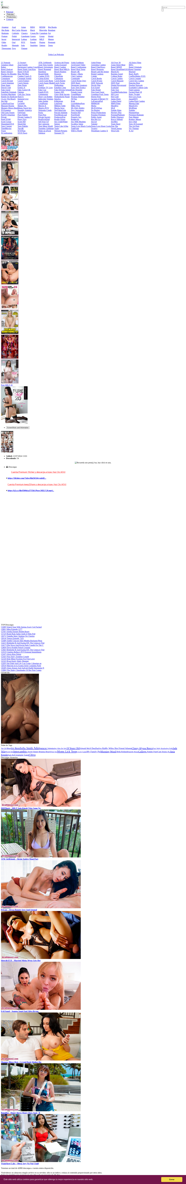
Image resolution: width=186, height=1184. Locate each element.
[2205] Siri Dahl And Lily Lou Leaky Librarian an (21, 663)
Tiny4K (21, 128)
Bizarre (24, 30)
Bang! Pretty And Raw (27, 69)
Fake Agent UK (24, 90)
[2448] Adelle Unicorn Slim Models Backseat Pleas (21, 641)
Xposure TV (59, 133)
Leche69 (21, 103)
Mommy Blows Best (9, 108)
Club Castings (76, 76)
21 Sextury (22, 62)
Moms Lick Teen (66, 751)
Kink (73, 101)
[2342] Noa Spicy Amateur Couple (15, 657)
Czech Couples (135, 78)
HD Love (115, 94)
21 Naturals (5, 62)
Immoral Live (23, 99)
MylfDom (133, 108)
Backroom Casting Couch (28, 67)
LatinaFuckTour (7, 103)
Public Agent (96, 117)
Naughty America (25, 110)
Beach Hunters (60, 72)
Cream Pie (34, 33)
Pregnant (51, 42)
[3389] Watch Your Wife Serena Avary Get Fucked (21, 627)
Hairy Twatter (134, 94)
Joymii (20, 101)
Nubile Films (116, 110)
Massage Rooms (7, 106)
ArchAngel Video (78, 65)
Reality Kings (59, 119)
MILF (41, 39)
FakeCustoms (134, 90)
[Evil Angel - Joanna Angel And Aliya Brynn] (41, 1009)
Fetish (14, 36)
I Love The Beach (8, 99)
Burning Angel (117, 74)
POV (23, 42)
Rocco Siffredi (117, 119)
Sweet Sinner (33, 752)
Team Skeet (115, 124)
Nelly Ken (160, 748)
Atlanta (128, 748)
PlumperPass (134, 113)
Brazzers (57, 74)
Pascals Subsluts (60, 113)
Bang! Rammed (44, 69)
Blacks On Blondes (9, 74)
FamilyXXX (43, 92)
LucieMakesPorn (78, 103)
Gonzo (33, 36)
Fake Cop (42, 90)
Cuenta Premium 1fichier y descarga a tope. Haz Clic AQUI (38, 472)
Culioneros (58, 78)
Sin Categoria (43, 124)
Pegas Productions (98, 113)
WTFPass (21, 131)
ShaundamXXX (7, 124)
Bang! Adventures (45, 67)
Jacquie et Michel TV (99, 99)
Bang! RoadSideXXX (120, 69)
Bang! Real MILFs (61, 69)
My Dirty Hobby (78, 108)
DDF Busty (75, 83)
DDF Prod (115, 83)
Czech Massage (117, 81)
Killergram (58, 101)
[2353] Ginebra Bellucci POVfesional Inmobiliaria (21, 652)
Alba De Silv (61, 748)
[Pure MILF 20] (14, 423)
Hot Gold (115, 97)
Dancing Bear (134, 83)
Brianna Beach (44, 752)
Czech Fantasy (23, 81)
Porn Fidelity (23, 115)
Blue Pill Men (23, 74)
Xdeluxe (41, 133)
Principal (9, 12)
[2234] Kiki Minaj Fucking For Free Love (18, 659)
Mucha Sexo (59, 108)
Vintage (24, 48)
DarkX (41, 85)
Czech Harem (59, 81)
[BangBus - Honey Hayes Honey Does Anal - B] (41, 1110)
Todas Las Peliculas (56, 54)
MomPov (114, 106)
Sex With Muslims (78, 122)
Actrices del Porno (61, 62)
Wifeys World (76, 131)
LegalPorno (43, 103)
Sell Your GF (43, 122)
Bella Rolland (122, 752)
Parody (33, 42)
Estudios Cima (60, 88)
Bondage (51, 30)
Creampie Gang (21, 755)
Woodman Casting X (99, 131)
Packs (40, 113)
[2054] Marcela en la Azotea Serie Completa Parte (21, 666)
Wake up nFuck (44, 131)
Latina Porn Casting (137, 101)
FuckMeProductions (119, 92)
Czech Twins (59, 83)
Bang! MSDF (116, 67)
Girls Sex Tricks (24, 94)
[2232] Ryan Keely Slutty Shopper (15, 661)
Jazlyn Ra (100, 748)
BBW (32, 27)
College (142, 751)
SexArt (94, 122)
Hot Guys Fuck (135, 97)
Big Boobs (52, 27)
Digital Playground (118, 85)
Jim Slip (4, 101)
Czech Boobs (96, 78)
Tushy (56, 128)
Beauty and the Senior (100, 72)
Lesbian (33, 39)
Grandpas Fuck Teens (100, 94)
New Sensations (77, 110)
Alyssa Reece (146, 748)
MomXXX (133, 106)
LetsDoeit (58, 103)
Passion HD (76, 113)
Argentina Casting (98, 65)
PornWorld (75, 115)
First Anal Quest (97, 92)
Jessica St (165, 752)
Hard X (21, 97)
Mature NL (22, 106)
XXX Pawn (22, 133)
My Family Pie (93, 751)
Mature (51, 39)
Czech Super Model (46, 83)
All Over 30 (116, 62)
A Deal (92, 748)
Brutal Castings (97, 74)
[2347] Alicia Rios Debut (11, 654)
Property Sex (76, 117)
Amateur (5, 27)
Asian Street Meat (118, 65)
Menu (5, 7)
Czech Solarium (7, 83)
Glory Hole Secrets (62, 94)
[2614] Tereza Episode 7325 (12, 638)
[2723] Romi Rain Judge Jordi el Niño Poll (18, 634)
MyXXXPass (96, 108)
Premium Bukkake (136, 115)
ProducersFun (59, 117)
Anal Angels (23, 65)
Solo (23, 45)
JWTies (74, 99)
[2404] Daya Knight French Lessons (15, 647)
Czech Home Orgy (78, 81)
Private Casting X (25, 117)
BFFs (131, 65)
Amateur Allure (7, 65)
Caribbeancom (7, 76)
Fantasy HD (59, 92)
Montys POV (43, 108)
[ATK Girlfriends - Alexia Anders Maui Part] (41, 857)
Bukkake (5, 33)
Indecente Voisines (45, 99)
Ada (36, 748)
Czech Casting (117, 78)
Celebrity (15, 33)
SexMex (114, 122)
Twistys (94, 128)
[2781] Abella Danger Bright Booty (15, 632)
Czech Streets (23, 83)
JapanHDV (133, 99)
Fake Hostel (96, 90)
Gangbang (25, 36)
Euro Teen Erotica (78, 88)
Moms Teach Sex (25, 108)
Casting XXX (43, 76)
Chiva (32, 754)
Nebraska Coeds (44, 110)
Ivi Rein (15, 748)
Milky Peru (75, 106)
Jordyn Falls (168, 748)
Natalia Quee (152, 752)
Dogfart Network (136, 85)
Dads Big (11, 755)
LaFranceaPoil (97, 101)
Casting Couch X (25, 76)
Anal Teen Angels (45, 65)
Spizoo (57, 124)
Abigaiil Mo (84, 748)
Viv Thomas (134, 128)
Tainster (94, 124)
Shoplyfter (22, 124)
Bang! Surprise (135, 69)
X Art (131, 131)
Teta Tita (114, 126)
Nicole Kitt (9, 752)
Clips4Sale (58, 76)
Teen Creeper (6, 126)
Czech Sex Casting (136, 81)
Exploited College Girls (138, 88)
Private (4, 117)
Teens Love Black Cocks (81, 126)
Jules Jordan (43, 101)
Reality (4, 45)
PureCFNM (6, 119)
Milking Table (60, 106)
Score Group (6, 122)
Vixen (3, 131)
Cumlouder (75, 78)
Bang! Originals (135, 67)
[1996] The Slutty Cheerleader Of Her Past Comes (21, 670)
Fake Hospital (76, 90)
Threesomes (6, 48)
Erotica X (21, 88)
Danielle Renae (133, 752)
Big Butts (5, 30)
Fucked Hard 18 (135, 92)
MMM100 (95, 103)
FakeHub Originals (8, 92)
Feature (4, 36)
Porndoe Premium (98, 115)
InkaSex (57, 99)
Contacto (9, 19)
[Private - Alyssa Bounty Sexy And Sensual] (41, 907)
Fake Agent (5, 90)
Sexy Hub (133, 122)
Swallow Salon (77, 124)
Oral (13, 42)
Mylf (113, 108)
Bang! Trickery (7, 72)
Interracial (16, 39)
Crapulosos (5, 78)
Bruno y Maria (77, 74)
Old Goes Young (7, 113)
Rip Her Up (96, 119)
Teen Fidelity (23, 126)
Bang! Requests (97, 69)
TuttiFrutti (75, 128)
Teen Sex (54, 752)
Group (42, 36)
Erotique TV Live (45, 88)
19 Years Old (73, 748)
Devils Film (95, 85)
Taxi (155, 748)
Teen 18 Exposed (136, 124)
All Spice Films (135, 62)
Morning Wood (108, 751)
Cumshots (43, 33)
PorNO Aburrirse (8, 115)
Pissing (42, 42)
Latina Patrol (116, 101)
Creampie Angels (24, 78)
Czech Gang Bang (45, 81)
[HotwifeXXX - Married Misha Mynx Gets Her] (41, 958)
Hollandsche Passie (62, 97)
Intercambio (20, 751)
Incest (4, 39)
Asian (23, 27)
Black (32, 30)
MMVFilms (115, 103)
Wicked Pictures (60, 131)
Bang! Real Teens (78, 69)
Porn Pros (42, 115)
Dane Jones (5, 85)
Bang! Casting (60, 67)
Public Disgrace (117, 117)
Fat (49, 33)
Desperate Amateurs (79, 85)
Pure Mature (134, 117)
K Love (79, 752)
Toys (14, 48)
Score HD (22, 122)
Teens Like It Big (61, 126)
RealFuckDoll (44, 119)
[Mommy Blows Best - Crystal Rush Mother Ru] (41, 1060)
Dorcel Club (6, 88)
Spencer (43, 748)
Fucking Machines (8, 94)
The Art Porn (134, 126)
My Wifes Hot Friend (115, 748)
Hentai (50, 36)
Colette (94, 76)
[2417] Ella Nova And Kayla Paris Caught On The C (22, 645)
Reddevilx (75, 119)
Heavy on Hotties (45, 97)
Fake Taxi (115, 90)
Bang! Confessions (78, 67)
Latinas (24, 39)
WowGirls (115, 131)
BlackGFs (115, 72)
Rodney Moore (135, 119)
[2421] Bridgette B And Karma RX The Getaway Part (22, 643)
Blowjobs (43, 30)
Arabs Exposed (60, 65)
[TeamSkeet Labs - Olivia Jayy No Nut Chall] (41, 1161)
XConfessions (6, 133)
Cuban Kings (43, 78)
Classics (24, 33)
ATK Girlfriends (44, 62)
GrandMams (76, 94)
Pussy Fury (22, 119)
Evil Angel (95, 88)
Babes (3, 67)
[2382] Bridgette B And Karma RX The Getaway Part (22, 650)
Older (4, 42)
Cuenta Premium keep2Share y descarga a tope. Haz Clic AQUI (37, 484)
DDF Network (97, 83)
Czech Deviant (7, 81)
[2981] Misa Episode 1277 (11, 629)
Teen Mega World (45, 126)
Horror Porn (96, 97)
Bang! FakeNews (98, 67)
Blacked (132, 72)
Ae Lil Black (6, 748)
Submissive (52, 748)
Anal (14, 27)
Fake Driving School (62, 90)
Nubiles (132, 110)
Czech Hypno (96, 81)
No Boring (95, 110)
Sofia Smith (26, 748)
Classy (135, 748)
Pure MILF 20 (7, 385)
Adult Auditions (77, 62)
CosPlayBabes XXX (137, 76)
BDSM (42, 27)
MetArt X (42, 106)
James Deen (116, 99)
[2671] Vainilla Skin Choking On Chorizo (18, 636)
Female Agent (76, 92)
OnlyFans (21, 113)
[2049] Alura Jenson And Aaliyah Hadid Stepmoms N (22, 668)
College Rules (116, 76)
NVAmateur (6, 110)
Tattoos (42, 45)
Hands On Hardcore (9, 97)
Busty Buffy (134, 74)
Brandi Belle (43, 74)
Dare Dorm (22, 85)
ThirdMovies (6, 128)
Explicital (115, 88)
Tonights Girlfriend (46, 128)
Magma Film (134, 103)
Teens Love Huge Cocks (101, 126)
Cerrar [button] (171, 1179)
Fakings (21, 92)
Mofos (93, 106)
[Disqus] (93, 526)
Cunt (159, 752)
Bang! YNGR (23, 72)
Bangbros (42, 72)
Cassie (84, 752)
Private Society (44, 117)
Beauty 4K (75, 72)
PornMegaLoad (60, 115)
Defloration (58, 85)
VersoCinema (116, 128)
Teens (50, 45)
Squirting (34, 45)
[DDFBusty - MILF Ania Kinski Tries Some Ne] (41, 806)
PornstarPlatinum (118, 115)
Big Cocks (16, 30)
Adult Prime (96, 62)
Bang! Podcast (7, 69)
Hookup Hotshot (77, 97)
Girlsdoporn (43, 94)
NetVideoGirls (60, 110)
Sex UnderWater (61, 122)
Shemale (15, 45)
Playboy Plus (116, 113)
